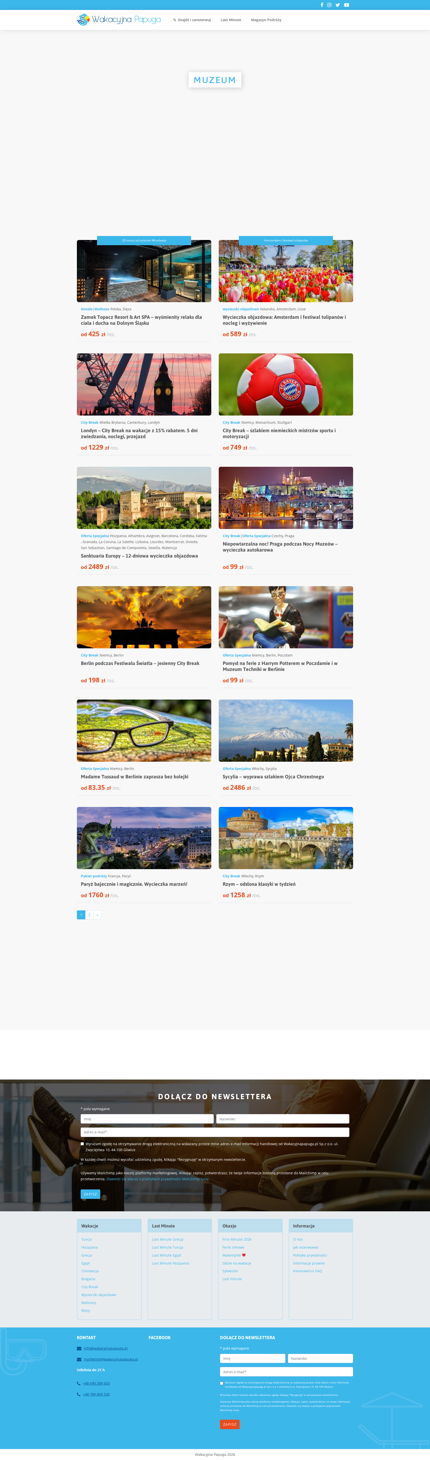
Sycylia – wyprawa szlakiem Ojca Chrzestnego (273, 776)
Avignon (153, 535)
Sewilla (154, 547)
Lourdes (156, 541)
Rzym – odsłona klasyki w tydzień (259, 884)
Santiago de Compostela (126, 547)
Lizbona (141, 541)
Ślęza (127, 309)
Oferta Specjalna (95, 535)
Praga (289, 535)
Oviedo (191, 541)
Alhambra (136, 535)
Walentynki (232, 1255)
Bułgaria (88, 1278)
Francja (114, 876)
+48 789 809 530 (96, 1394)
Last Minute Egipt (166, 1255)
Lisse (302, 309)
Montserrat (174, 541)
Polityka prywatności (310, 1255)
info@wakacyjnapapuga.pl (106, 1348)
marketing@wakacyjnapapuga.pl (111, 1359)
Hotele (86, 309)
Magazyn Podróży (266, 19)
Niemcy (247, 422)
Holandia (267, 309)
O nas (298, 1239)
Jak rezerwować (306, 1247)
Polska (115, 309)
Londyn (154, 422)
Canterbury (136, 422)
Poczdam (285, 655)
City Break (90, 422)
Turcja (86, 1239)
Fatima (201, 535)
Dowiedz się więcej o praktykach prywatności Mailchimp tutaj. (158, 1179)
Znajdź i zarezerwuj (194, 19)
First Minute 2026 (237, 1239)
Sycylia (271, 768)
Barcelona (169, 535)
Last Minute (231, 19)
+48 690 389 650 (96, 1383)
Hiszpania (118, 535)
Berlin (119, 655)
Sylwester (230, 1271)
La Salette (125, 541)
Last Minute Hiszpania (170, 1263)
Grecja (86, 1255)
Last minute (232, 1278)
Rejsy (85, 1310)
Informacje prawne (309, 1263)
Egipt (85, 1263)
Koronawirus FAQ (307, 1271)
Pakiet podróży (94, 876)
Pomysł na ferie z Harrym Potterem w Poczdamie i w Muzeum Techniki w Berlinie (280, 666)
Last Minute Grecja (167, 1239)
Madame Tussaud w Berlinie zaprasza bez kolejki (134, 776)
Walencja (169, 547)
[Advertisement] (215, 188)
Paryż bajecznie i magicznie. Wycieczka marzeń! (134, 884)
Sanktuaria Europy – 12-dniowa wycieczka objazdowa (139, 556)
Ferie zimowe (233, 1247)
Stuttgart (284, 422)
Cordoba (187, 535)
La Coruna (107, 541)
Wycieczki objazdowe (98, 1294)
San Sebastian (93, 547)
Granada (90, 541)
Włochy (258, 768)
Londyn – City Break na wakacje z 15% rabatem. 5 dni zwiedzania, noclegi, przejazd (139, 433)
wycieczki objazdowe (241, 309)
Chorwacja (90, 1271)
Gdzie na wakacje (236, 1263)
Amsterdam (286, 309)
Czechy (277, 535)
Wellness (101, 309)
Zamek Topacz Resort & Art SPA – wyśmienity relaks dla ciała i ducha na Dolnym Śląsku (141, 320)
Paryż (126, 876)
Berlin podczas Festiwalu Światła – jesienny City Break (140, 663)
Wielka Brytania (112, 422)
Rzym (259, 876)
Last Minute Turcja (167, 1247)
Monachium (265, 422)
